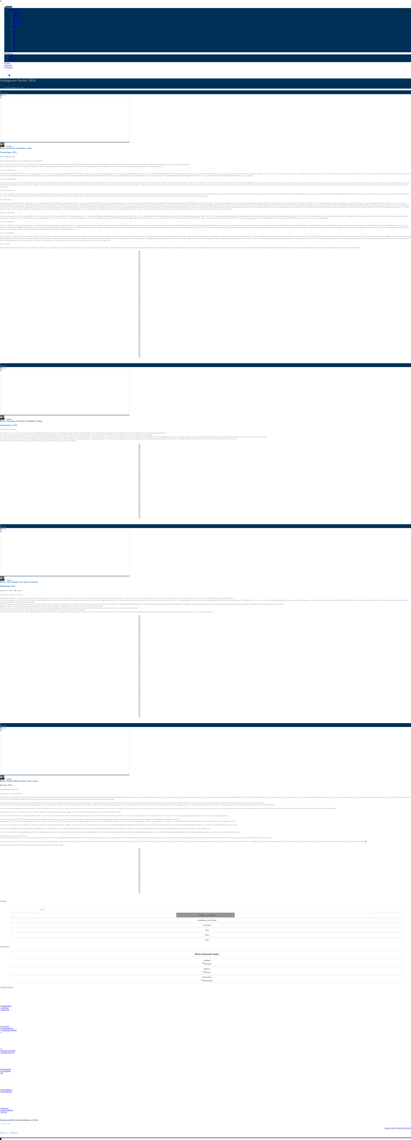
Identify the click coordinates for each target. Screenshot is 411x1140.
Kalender (9, 67)
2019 (14, 42)
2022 (14, 36)
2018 (14, 43)
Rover (29, 781)
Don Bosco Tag (18, 13)
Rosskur (23, 781)
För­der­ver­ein (13, 59)
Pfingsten (15, 582)
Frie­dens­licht (17, 17)
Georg (9, 146)
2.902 (4, 728)
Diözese (16, 781)
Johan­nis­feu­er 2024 (8, 425)
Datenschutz (14, 1133)
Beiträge (9, 7)
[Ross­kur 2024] (65, 774)
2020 (14, 40)
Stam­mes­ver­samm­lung (20, 20)
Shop (8, 63)
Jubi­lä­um (16, 24)
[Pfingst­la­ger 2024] (65, 575)
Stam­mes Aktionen (15, 11)
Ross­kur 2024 (6, 785)
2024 (14, 32)
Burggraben (10, 421)
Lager (8, 582)
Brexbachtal (10, 148)
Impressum (3, 1133)
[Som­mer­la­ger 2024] (65, 141)
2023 (14, 34)
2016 (14, 47)
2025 (14, 30)
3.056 (4, 529)
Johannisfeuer (31, 421)
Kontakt (9, 65)
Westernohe (33, 582)
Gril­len (15, 15)
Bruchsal (9, 781)
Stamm (11, 57)
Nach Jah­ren (13, 26)
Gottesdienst (20, 421)
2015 (14, 49)
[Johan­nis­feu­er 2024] (65, 414)
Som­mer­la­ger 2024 (8, 152)
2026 (14, 28)
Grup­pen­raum (13, 61)
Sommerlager (21, 148)
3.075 (4, 95)
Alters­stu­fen (13, 55)
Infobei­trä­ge (13, 51)
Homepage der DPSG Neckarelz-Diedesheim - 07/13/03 (19, 1120)
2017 (14, 45)
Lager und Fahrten (15, 9)
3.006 (4, 368)
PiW (20, 582)
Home (6, 86)
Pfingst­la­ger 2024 (7, 586)
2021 (14, 38)
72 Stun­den (17, 22)
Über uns (9, 53)
